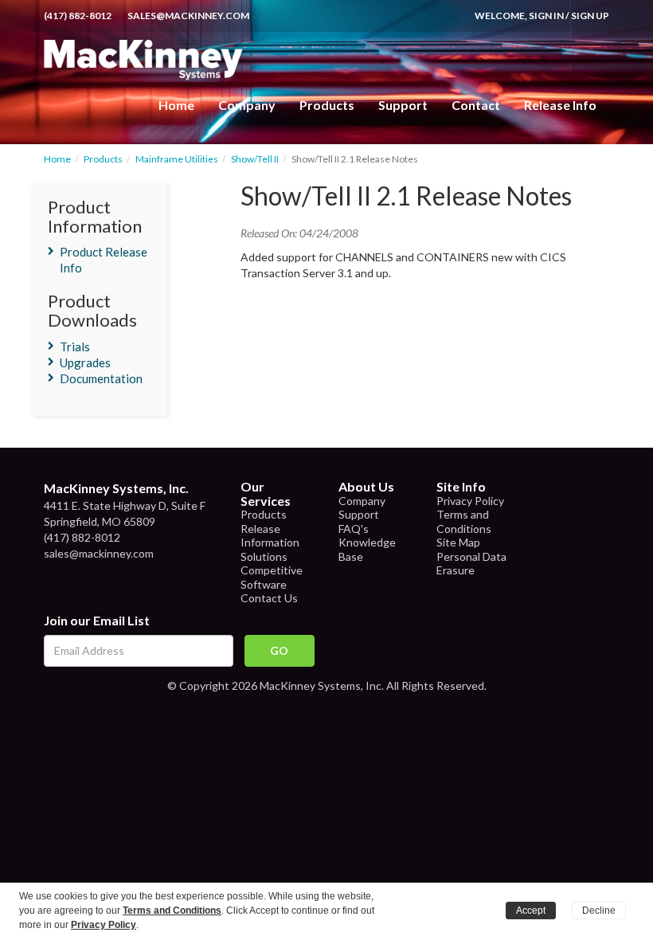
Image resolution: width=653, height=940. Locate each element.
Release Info (560, 104)
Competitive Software (271, 577)
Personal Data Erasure (471, 564)
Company (247, 104)
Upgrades (85, 362)
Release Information (269, 536)
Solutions (263, 556)
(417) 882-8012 (77, 16)
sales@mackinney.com (188, 16)
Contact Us (269, 598)
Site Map (458, 542)
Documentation (101, 378)
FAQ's (353, 528)
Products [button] (326, 104)
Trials (75, 346)
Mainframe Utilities (176, 159)
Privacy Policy (470, 500)
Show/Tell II (255, 159)
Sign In (546, 16)
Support (403, 104)
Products (103, 159)
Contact (476, 104)
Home (176, 104)
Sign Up (590, 16)
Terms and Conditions (463, 521)
